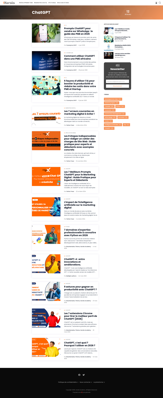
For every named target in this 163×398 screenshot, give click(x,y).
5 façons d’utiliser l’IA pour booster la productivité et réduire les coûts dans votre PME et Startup (80, 84)
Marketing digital (70, 108)
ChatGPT (67, 168)
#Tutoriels (52, 3)
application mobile (70, 133)
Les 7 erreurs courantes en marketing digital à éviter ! (79, 112)
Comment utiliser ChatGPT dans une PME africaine (79, 57)
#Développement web (26, 3)
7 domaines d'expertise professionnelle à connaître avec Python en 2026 (80, 232)
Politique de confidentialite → (68, 382)
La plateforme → (99, 382)
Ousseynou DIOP (71, 45)
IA (65, 25)
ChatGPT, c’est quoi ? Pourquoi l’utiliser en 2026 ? (79, 344)
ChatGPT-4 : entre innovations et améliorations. (74, 262)
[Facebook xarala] (79, 375)
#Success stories (63, 3)
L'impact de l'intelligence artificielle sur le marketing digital (79, 205)
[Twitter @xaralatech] (83, 375)
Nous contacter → (86, 382)
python (67, 226)
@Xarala (87, 392)
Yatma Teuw (70, 125)
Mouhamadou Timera (73, 246)
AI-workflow (69, 53)
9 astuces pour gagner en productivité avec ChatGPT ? (80, 288)
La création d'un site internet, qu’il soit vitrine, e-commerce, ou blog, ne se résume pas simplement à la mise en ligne (80, 155)
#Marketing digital (40, 3)
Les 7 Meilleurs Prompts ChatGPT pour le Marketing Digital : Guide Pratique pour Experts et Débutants (80, 176)
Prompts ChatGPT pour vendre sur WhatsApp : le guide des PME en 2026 (78, 31)
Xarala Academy (85, 246)
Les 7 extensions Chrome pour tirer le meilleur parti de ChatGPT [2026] (80, 316)
